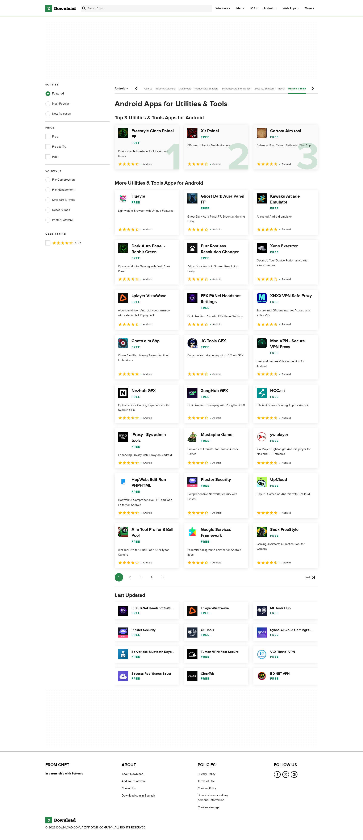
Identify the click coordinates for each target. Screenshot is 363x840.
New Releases (61, 114)
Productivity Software (206, 88)
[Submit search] (84, 8)
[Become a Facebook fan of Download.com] (277, 774)
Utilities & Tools (297, 88)
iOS (252, 8)
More (308, 8)
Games (148, 88)
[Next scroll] (313, 89)
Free (55, 136)
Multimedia (185, 88)
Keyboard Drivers (63, 200)
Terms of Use (206, 781)
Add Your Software (134, 781)
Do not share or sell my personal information (213, 797)
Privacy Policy (206, 774)
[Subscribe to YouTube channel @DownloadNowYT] (294, 774)
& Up (78, 243)
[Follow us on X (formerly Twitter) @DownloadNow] (285, 774)
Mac (239, 8)
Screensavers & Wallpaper (236, 88)
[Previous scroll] (136, 89)
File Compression (63, 179)
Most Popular (60, 103)
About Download (132, 774)
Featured (58, 93)
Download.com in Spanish (138, 795)
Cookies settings (208, 807)
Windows (222, 8)
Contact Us (129, 788)
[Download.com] (60, 8)
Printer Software (62, 220)
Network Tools (61, 210)
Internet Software (165, 88)
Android (269, 8)
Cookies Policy (207, 788)
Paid (55, 157)
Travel (281, 88)
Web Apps (289, 8)
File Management (63, 190)
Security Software (265, 88)
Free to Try (59, 146)
